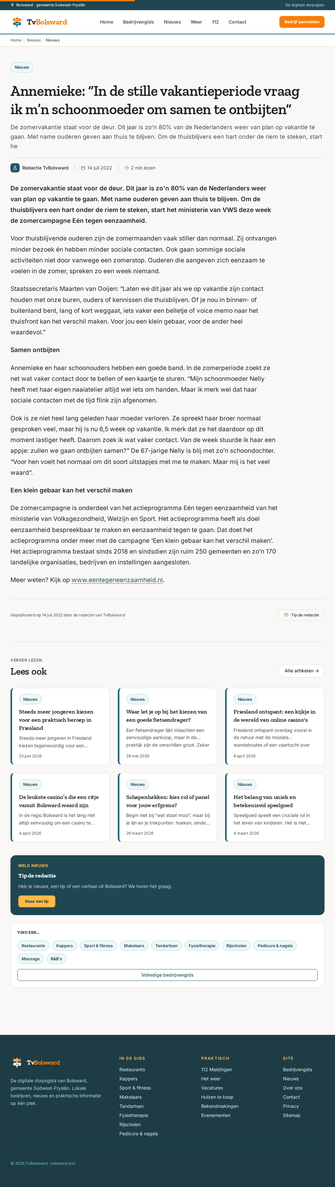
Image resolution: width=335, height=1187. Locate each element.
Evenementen (215, 1115)
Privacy (291, 1106)
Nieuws (172, 22)
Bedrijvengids (138, 22)
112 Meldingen (216, 1069)
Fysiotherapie (202, 945)
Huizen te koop (217, 1097)
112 (215, 22)
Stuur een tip (37, 901)
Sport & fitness (98, 945)
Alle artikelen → (302, 670)
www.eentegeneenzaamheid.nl (117, 580)
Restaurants (33, 945)
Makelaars (134, 945)
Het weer (210, 1078)
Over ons (292, 1087)
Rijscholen (236, 945)
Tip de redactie (305, 614)
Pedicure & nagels (275, 945)
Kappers (64, 945)
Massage (31, 958)
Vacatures (212, 1087)
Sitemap (292, 1115)
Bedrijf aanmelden (302, 21)
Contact (237, 22)
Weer (196, 22)
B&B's (56, 958)
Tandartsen (166, 945)
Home (106, 22)
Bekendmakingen (219, 1106)
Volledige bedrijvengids (167, 975)
